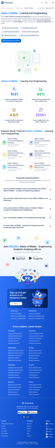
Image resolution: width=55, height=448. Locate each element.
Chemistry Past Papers (14, 338)
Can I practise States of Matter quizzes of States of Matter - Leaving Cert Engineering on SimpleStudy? (24, 209)
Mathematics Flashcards (14, 360)
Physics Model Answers (35, 370)
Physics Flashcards (34, 377)
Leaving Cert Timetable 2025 (36, 316)
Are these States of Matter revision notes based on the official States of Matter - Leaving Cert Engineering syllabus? (25, 190)
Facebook (51, 423)
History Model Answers (35, 387)
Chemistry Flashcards (14, 343)
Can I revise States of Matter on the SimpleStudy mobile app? (24, 218)
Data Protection (20, 443)
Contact (29, 436)
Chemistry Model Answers (15, 336)
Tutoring (3, 428)
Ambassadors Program (7, 423)
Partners (29, 426)
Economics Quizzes (34, 341)
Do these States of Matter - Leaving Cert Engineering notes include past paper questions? (24, 226)
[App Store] (19, 258)
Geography (11, 365)
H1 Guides (4, 431)
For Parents (4, 433)
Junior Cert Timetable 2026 (18, 318)
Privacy (29, 428)
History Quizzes (33, 392)
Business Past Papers (14, 389)
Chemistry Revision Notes (15, 333)
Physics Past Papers (34, 372)
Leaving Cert (10, 8)
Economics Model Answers (36, 336)
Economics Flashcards (35, 343)
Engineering (19, 8)
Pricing (3, 426)
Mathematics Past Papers (15, 355)
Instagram (50, 429)
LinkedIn (50, 437)
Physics (31, 365)
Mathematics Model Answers (16, 353)
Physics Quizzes (33, 375)
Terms (28, 431)
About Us (29, 423)
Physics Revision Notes (35, 367)
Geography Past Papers (14, 372)
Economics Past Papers (35, 338)
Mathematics (12, 348)
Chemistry (11, 331)
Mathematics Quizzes (14, 358)
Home (2, 8)
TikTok (50, 431)
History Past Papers (34, 389)
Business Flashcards (13, 394)
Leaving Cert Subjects (34, 313)
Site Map (36, 443)
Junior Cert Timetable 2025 (18, 316)
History (31, 382)
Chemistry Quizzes (13, 341)
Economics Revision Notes (36, 333)
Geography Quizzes (13, 375)
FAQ (28, 433)
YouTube (50, 434)
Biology (31, 348)
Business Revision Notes (14, 384)
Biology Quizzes (33, 358)
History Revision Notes (35, 384)
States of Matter (28, 8)
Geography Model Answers (15, 370)
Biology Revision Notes (35, 350)
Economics (32, 331)
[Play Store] (36, 258)
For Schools (4, 436)
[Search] (41, 2)
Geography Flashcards (14, 377)
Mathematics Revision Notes (15, 350)
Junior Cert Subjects (16, 313)
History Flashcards (34, 394)
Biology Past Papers (34, 355)
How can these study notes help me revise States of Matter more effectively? (26, 199)
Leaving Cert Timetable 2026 (36, 318)
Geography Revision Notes (15, 367)
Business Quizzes (12, 392)
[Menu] (53, 3)
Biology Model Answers (35, 353)
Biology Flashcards (34, 360)
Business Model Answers (14, 387)
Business (11, 382)
